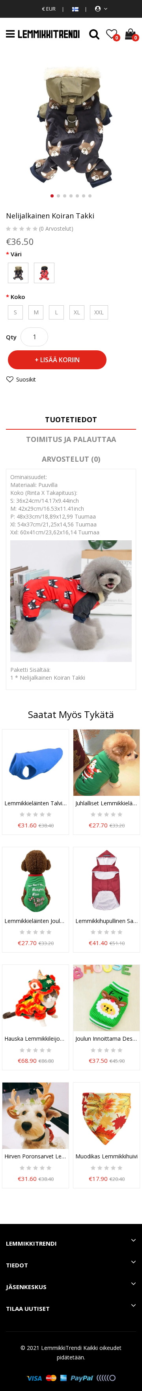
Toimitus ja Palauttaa (71, 439)
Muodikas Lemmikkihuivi (106, 1156)
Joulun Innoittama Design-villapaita (106, 1038)
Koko (18, 297)
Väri (16, 254)
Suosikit (26, 379)
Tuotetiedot (71, 419)
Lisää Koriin (60, 359)
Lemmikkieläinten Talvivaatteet (35, 803)
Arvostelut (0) (71, 459)
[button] (52, 195)
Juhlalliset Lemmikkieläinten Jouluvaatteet (106, 803)
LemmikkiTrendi (61, 1348)
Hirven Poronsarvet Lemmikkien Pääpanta (35, 1156)
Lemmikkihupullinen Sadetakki (106, 921)
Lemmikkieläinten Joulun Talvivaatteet (35, 921)
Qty (11, 337)
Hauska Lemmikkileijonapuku (35, 1038)
